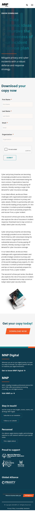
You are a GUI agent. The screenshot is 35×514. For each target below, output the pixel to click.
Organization (7, 134)
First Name (6, 99)
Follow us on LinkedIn (10, 421)
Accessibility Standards (23, 508)
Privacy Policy (11, 508)
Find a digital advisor (10, 441)
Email (4, 123)
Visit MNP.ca (7, 393)
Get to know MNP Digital (12, 370)
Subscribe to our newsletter (12, 415)
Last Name (6, 111)
